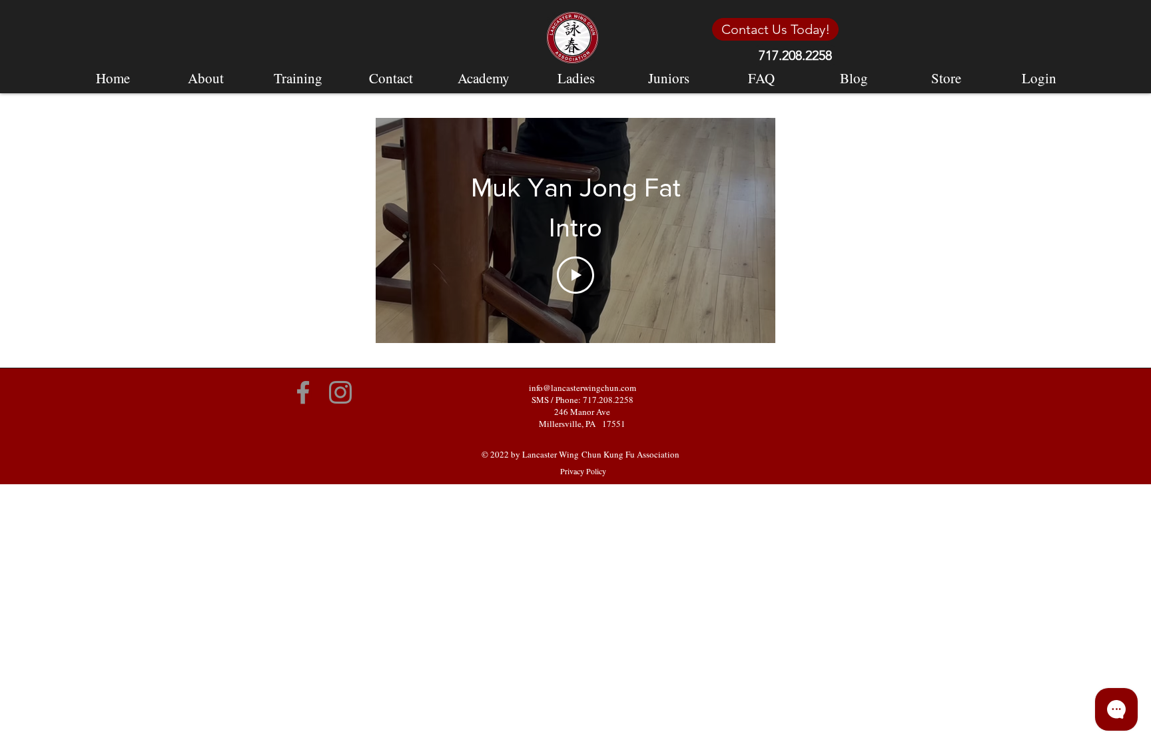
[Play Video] (575, 275)
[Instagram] (340, 392)
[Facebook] (303, 392)
